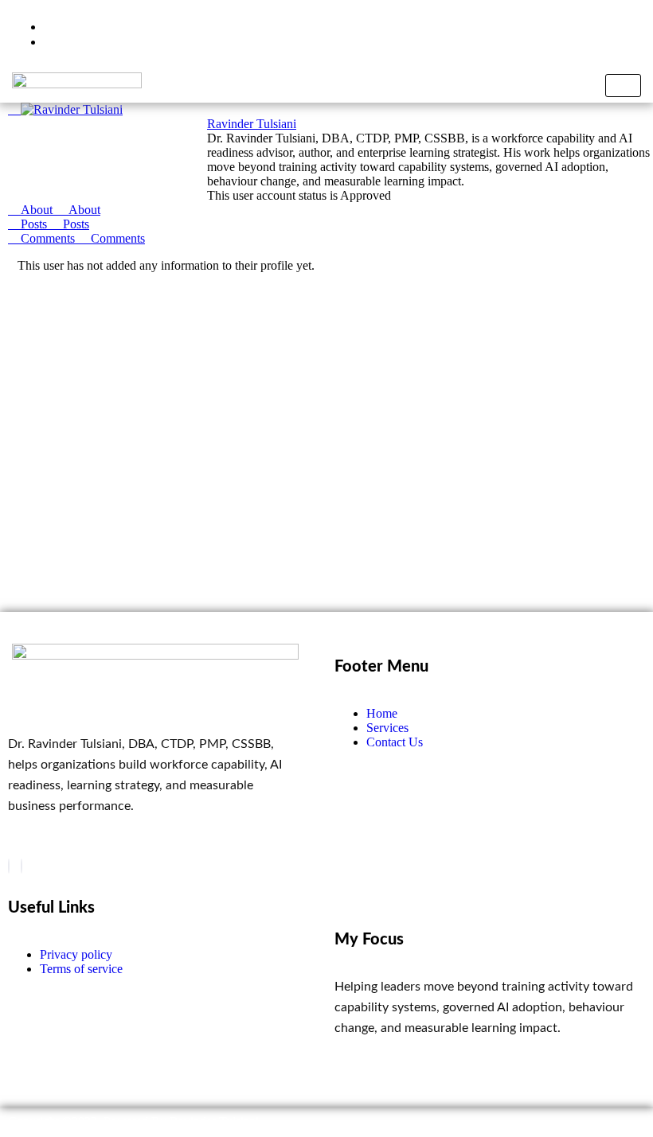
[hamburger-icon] (623, 85)
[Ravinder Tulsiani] (65, 109)
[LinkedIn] (21, 866)
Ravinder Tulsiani (251, 123)
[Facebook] (9, 866)
